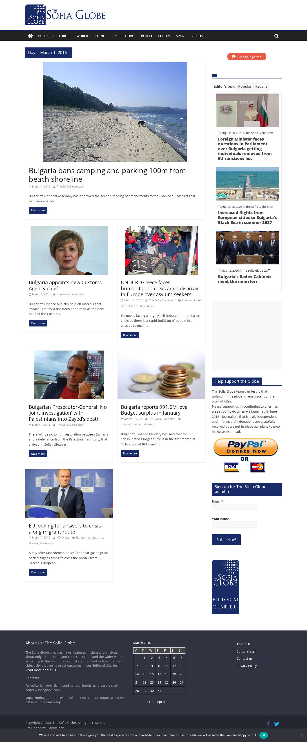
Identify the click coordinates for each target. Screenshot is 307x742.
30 (152, 690)
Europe (65, 36)
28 (137, 690)
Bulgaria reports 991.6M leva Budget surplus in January (154, 409)
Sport (181, 36)
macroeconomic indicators (137, 424)
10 (159, 666)
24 (159, 682)
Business (100, 36)
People (147, 36)
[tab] (224, 87)
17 (159, 674)
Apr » (161, 702)
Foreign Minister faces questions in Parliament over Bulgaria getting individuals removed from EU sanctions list (245, 148)
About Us (243, 644)
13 (181, 666)
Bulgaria (45, 36)
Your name (220, 519)
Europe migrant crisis (89, 537)
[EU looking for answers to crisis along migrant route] (69, 471)
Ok (264, 735)
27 (181, 682)
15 (144, 674)
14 (137, 674)
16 (152, 674)
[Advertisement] (247, 335)
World (82, 36)
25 (167, 682)
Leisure (164, 36)
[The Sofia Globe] (30, 36)
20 (181, 674)
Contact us (245, 658)
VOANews (63, 537)
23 (152, 682)
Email (217, 501)
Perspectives (125, 36)
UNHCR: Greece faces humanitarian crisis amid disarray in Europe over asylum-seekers (159, 288)
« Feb (150, 702)
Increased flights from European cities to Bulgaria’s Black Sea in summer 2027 (247, 217)
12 (174, 666)
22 (144, 682)
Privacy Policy (247, 666)
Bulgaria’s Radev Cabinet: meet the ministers (244, 279)
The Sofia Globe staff (70, 186)
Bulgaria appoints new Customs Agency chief (65, 285)
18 (167, 674)
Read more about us (40, 670)
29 (144, 690)
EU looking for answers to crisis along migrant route (65, 528)
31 (159, 690)
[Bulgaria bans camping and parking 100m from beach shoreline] (115, 64)
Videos (197, 36)
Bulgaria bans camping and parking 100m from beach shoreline (107, 174)
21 (137, 682)
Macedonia (147, 306)
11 (167, 666)
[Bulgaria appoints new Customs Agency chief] (69, 228)
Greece (133, 306)
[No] (301, 735)
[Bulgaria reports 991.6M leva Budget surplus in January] (161, 353)
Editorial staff (247, 651)
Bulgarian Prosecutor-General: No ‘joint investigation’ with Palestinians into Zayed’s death (68, 412)
